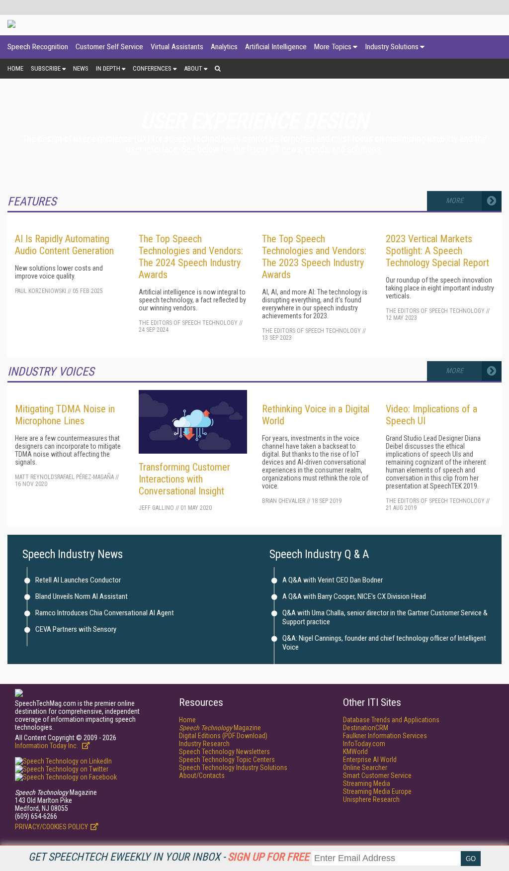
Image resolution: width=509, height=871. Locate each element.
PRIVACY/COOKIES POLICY (51, 827)
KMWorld (355, 752)
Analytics (224, 46)
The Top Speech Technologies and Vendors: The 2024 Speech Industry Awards (191, 257)
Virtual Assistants (177, 46)
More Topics (332, 46)
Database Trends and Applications (391, 720)
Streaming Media (366, 783)
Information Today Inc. (47, 746)
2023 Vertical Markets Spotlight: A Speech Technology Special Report (437, 251)
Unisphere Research (371, 799)
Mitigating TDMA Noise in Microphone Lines (65, 415)
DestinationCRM (365, 728)
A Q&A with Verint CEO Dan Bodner (332, 580)
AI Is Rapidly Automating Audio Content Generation (64, 245)
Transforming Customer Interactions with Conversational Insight (184, 479)
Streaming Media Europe (377, 791)
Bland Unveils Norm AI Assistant (81, 596)
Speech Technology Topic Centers (227, 760)
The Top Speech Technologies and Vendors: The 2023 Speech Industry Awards (314, 257)
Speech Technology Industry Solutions (233, 768)
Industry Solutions (392, 46)
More (454, 200)
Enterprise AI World (370, 760)
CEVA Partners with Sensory (75, 629)
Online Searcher (365, 768)
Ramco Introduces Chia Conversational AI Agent (104, 612)
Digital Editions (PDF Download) (223, 736)
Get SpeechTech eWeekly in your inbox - (168, 857)
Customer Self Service (109, 46)
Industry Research (204, 744)
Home (15, 68)
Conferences (152, 68)
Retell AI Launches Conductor (78, 580)
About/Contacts (202, 775)
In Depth (108, 68)
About (193, 68)
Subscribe (46, 68)
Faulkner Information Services (385, 736)
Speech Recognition (37, 46)
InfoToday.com (364, 744)
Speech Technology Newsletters (224, 752)
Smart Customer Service (377, 775)
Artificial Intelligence (276, 46)
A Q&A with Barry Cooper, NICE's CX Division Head (354, 596)
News (80, 68)
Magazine (220, 728)
